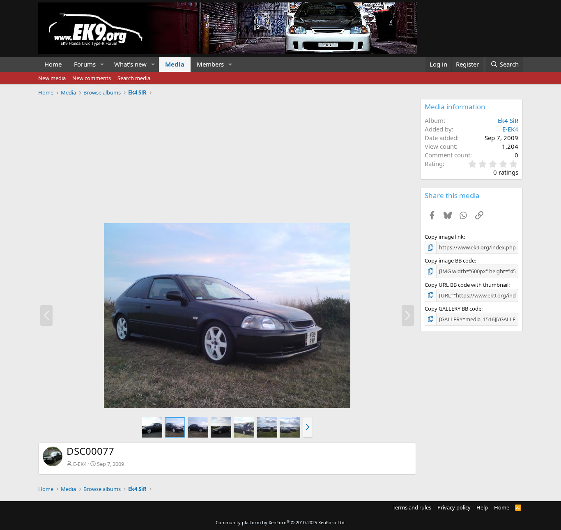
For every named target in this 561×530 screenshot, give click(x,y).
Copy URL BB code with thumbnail (466, 284)
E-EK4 (80, 464)
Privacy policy (454, 507)
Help (482, 507)
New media (52, 78)
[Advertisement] (227, 156)
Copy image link (444, 236)
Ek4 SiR (508, 120)
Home (53, 64)
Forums (85, 64)
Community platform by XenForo (281, 522)
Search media (133, 78)
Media (174, 64)
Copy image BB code (450, 260)
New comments (91, 78)
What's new (130, 64)
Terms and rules (412, 507)
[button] (102, 64)
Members (210, 64)
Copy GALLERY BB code (453, 308)
